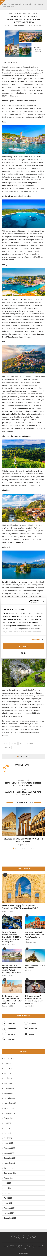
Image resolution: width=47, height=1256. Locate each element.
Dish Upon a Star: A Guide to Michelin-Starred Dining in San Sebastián (34, 999)
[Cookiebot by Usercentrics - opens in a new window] (29, 601)
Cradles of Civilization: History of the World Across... (23, 840)
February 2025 (9, 1148)
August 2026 (8, 1058)
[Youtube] (34, 1237)
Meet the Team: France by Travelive (35, 966)
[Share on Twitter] (24, 756)
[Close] (3, 3)
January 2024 (9, 1213)
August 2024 (8, 1178)
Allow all (24, 646)
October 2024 (9, 1168)
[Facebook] (13, 1237)
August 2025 (8, 1118)
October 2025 (9, 1108)
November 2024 (10, 1163)
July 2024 (7, 1183)
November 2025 (10, 1103)
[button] (4, 828)
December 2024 (10, 1158)
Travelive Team (18, 25)
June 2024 (8, 1188)
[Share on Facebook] (21, 756)
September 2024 (10, 1173)
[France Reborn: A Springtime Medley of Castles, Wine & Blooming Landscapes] (12, 955)
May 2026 (7, 1073)
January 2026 (9, 1093)
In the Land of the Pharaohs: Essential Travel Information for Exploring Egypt (12, 999)
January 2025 (9, 1153)
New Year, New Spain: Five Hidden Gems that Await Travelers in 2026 (34, 935)
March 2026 (8, 1083)
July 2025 (7, 1123)
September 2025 (10, 1113)
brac (5, 744)
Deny (23, 653)
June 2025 (8, 1128)
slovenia (30, 744)
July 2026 (7, 1063)
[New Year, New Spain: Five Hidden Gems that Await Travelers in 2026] (35, 922)
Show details (34, 639)
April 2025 (8, 1138)
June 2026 (8, 1068)
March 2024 (8, 1203)
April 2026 (8, 1078)
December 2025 (10, 1098)
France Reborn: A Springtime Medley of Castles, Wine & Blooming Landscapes (11, 969)
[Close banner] (43, 601)
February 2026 (9, 1088)
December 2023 (10, 1218)
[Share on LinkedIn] (26, 756)
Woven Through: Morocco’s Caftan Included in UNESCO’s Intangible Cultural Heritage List (11, 937)
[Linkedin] (23, 1237)
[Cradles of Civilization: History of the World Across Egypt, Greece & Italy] (23, 821)
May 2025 (7, 1133)
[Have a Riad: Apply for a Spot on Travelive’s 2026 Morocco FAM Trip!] (23, 888)
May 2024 (7, 1193)
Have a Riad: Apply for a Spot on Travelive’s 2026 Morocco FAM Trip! (20, 907)
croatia (13, 744)
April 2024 (8, 1198)
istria (22, 744)
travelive (7, 747)
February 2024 (9, 1208)
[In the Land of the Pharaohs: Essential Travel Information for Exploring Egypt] (12, 986)
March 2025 (8, 1143)
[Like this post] (19, 756)
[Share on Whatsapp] (28, 756)
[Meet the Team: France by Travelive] (35, 955)
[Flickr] (29, 1237)
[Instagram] (18, 1237)
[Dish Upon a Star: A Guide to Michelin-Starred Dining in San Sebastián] (35, 986)
